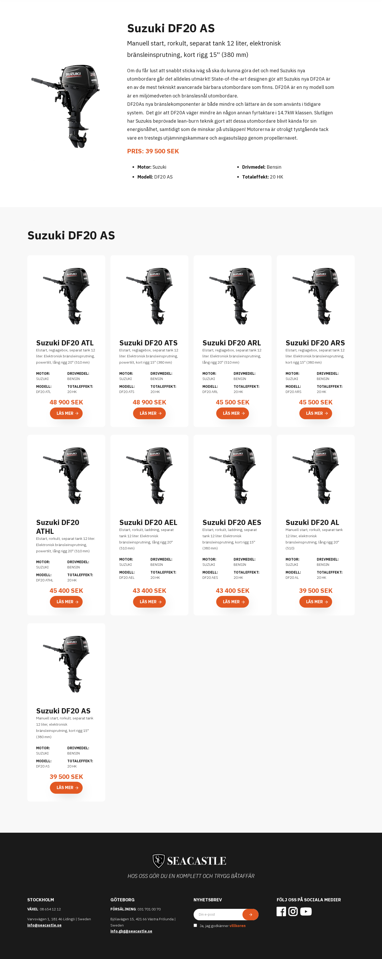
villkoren (237, 925)
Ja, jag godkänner (223, 925)
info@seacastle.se (44, 925)
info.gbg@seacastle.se (131, 931)
